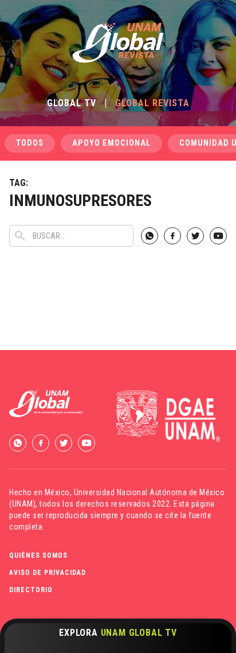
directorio (31, 590)
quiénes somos (38, 555)
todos (30, 143)
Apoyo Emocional (111, 143)
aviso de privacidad (47, 573)
